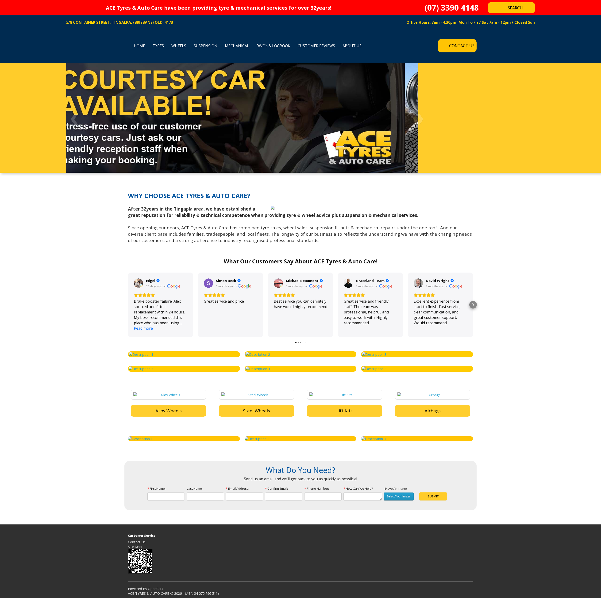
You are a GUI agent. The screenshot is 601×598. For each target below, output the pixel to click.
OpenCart (155, 588)
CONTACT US (461, 45)
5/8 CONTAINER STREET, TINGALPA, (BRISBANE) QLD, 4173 (119, 22)
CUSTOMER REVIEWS (316, 45)
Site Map (135, 546)
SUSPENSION (205, 45)
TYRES (158, 45)
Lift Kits (344, 411)
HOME (139, 45)
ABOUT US (352, 45)
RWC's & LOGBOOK (273, 45)
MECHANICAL (237, 45)
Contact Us (137, 541)
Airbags (433, 411)
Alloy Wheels (168, 411)
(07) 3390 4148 (451, 8)
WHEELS (178, 45)
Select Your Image (399, 496)
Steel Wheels (256, 411)
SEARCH (515, 8)
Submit (433, 496)
